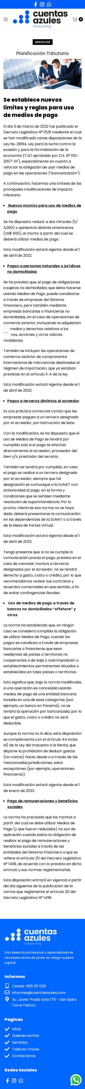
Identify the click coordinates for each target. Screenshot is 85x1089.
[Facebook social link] (36, 4)
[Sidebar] (5, 332)
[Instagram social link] (42, 4)
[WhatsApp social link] (49, 4)
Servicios (42, 42)
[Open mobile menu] (5, 19)
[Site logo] (40, 19)
